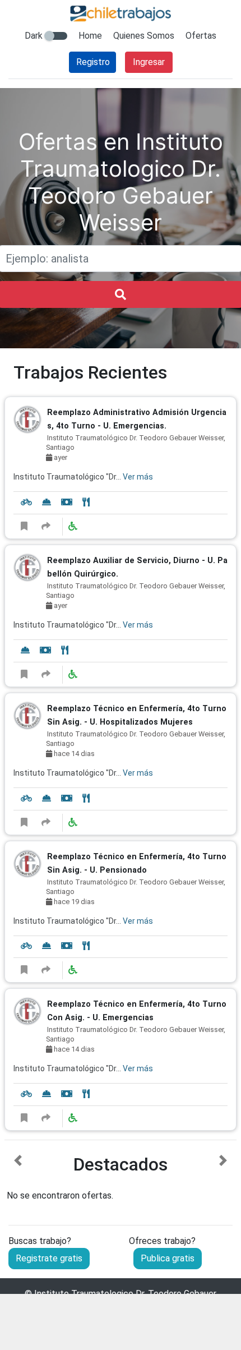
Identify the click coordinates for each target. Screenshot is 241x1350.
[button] (18, 1178)
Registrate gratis (49, 1258)
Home (90, 35)
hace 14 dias (73, 753)
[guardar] (24, 527)
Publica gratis (167, 1258)
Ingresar (149, 62)
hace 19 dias (73, 901)
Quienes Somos (143, 35)
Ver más (138, 476)
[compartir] (46, 527)
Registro (93, 62)
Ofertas (201, 35)
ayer (59, 457)
